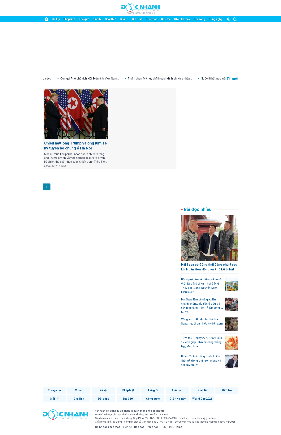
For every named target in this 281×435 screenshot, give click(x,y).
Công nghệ (215, 19)
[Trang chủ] (46, 19)
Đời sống (199, 19)
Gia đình (137, 19)
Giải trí (124, 19)
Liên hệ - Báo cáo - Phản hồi (140, 427)
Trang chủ (54, 390)
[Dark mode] (228, 19)
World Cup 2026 (202, 398)
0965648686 (170, 418)
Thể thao (152, 19)
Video (79, 390)
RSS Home (175, 427)
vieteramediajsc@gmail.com (201, 418)
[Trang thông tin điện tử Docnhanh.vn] (140, 8)
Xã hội (56, 19)
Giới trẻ (166, 19)
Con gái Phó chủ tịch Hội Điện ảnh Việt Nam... (78, 78)
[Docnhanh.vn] (65, 416)
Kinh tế (97, 19)
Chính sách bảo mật (107, 427)
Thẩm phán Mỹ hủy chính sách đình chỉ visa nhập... (148, 78)
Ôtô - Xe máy (182, 19)
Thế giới (84, 19)
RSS (163, 427)
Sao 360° (110, 19)
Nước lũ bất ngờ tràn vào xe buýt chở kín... (216, 78)
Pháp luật (69, 19)
